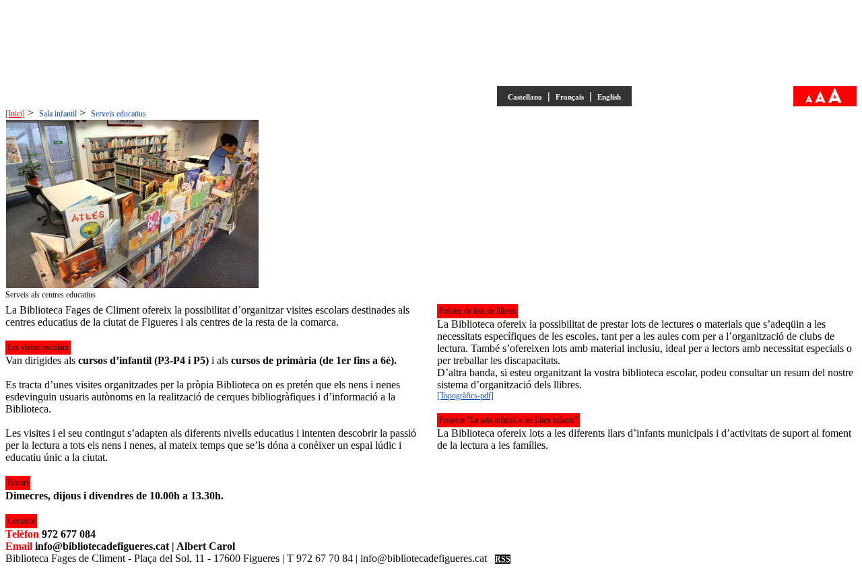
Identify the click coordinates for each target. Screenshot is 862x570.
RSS (502, 559)
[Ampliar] (835, 100)
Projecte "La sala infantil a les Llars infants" (508, 420)
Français (570, 97)
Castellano (525, 97)
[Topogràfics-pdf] (465, 395)
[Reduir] (808, 100)
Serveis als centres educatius (50, 294)
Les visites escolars (38, 347)
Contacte (21, 521)
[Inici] (15, 113)
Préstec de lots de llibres (477, 311)
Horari (17, 482)
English (609, 97)
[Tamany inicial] (820, 100)
